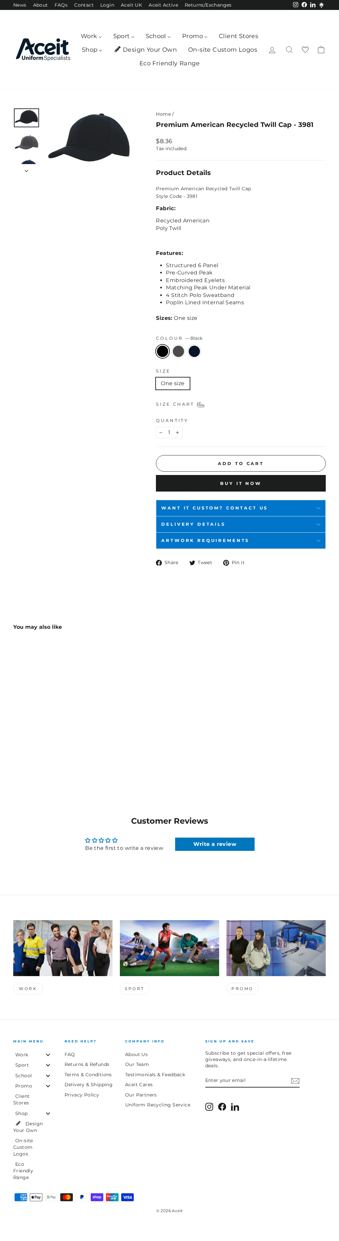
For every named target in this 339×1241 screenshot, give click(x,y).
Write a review (214, 844)
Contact (84, 5)
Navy (194, 351)
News (19, 5)
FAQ (70, 1054)
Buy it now (241, 483)
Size (163, 371)
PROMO (242, 988)
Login (107, 5)
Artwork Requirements (205, 540)
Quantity (172, 420)
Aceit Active (163, 5)
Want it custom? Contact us (214, 507)
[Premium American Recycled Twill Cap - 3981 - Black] (18, 760)
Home (163, 114)
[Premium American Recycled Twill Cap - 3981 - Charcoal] (27, 760)
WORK (28, 988)
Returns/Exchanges (208, 5)
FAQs (61, 5)
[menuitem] (91, 36)
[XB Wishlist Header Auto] (305, 50)
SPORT (135, 988)
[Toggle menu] (48, 1054)
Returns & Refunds (87, 1064)
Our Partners (141, 1094)
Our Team (137, 1064)
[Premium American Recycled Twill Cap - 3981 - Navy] (35, 760)
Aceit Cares (139, 1084)
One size (172, 383)
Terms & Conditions (88, 1074)
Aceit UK (131, 5)
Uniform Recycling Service (157, 1104)
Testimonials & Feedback (155, 1074)
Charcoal (178, 351)
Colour (179, 338)
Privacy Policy (82, 1094)
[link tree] (321, 5)
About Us (136, 1054)
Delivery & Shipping (89, 1084)
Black (162, 351)
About (40, 5)
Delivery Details (193, 524)
